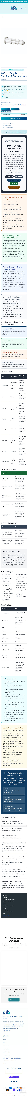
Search (4, 1039)
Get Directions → (14, 999)
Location (5, 1042)
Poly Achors (3, 79)
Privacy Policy (6, 1045)
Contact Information (7, 1055)
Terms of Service (6, 1052)
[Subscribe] (20, 1072)
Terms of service (7, 1095)
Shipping (2, 102)
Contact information (21, 1095)
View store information (8, 127)
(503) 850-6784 (6, 915)
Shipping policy (14, 1095)
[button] (2, 8)
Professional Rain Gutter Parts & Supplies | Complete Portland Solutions (12, 1059)
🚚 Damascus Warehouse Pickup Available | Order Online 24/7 (14, 1)
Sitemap (4, 1063)
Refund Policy (6, 1049)
